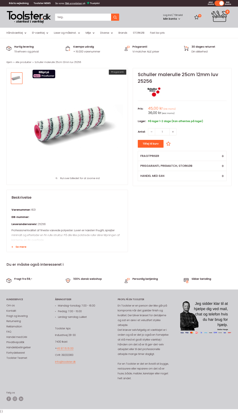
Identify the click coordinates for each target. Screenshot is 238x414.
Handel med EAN (16, 337)
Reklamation (14, 326)
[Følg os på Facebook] (8, 399)
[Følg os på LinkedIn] (21, 399)
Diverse (104, 33)
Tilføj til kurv (151, 144)
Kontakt (11, 311)
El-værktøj (38, 33)
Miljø (88, 33)
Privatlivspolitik (15, 342)
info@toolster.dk (65, 362)
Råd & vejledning (19, 3)
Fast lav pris (157, 33)
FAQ (8, 332)
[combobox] (83, 17)
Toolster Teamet (16, 358)
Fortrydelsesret (15, 353)
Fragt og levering (17, 316)
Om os (10, 305)
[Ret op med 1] (173, 131)
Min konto (170, 19)
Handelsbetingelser (18, 347)
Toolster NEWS (42, 3)
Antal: (141, 132)
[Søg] (115, 17)
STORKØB (138, 33)
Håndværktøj (14, 33)
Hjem (9, 62)
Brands (123, 33)
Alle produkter (23, 62)
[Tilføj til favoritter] (169, 143)
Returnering (13, 321)
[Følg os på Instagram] (15, 399)
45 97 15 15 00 (65, 348)
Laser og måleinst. (65, 33)
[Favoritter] (196, 17)
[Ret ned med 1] (151, 131)
